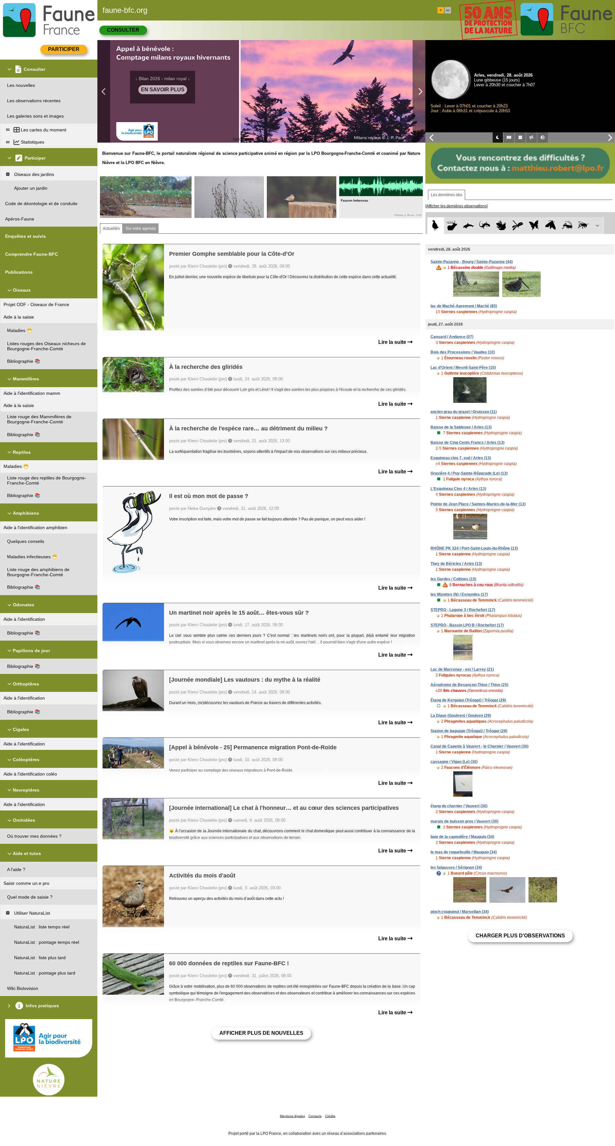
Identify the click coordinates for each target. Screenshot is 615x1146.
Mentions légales (292, 1116)
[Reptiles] (485, 225)
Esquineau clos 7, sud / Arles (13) (460, 458)
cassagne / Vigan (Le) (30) (454, 762)
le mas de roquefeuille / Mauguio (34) (463, 852)
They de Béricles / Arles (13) (456, 563)
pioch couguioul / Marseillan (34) (459, 911)
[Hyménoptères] (583, 225)
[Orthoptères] (567, 225)
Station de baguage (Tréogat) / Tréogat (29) (468, 731)
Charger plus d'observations (520, 935)
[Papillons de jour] (534, 225)
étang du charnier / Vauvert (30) (459, 806)
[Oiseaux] (435, 225)
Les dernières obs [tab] (446, 195)
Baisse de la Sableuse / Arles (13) (461, 427)
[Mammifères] (452, 225)
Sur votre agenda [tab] (141, 228)
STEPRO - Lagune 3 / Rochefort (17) (462, 610)
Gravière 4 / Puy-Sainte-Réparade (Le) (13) (469, 473)
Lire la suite (392, 342)
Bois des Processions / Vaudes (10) (462, 352)
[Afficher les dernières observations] (456, 206)
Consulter (123, 30)
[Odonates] (517, 225)
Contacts (315, 1116)
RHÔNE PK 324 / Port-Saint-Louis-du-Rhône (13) (474, 548)
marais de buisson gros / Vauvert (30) (464, 821)
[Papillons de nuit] (550, 225)
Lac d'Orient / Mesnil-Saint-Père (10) (463, 367)
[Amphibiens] (501, 225)
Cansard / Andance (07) (451, 337)
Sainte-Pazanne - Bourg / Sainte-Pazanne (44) (471, 262)
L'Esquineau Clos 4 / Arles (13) (458, 488)
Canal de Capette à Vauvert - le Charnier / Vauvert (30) (479, 746)
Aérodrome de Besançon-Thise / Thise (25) (469, 685)
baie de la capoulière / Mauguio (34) (462, 837)
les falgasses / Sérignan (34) (456, 867)
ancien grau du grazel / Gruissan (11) (463, 412)
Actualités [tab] (111, 228)
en (447, 10)
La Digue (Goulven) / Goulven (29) (460, 715)
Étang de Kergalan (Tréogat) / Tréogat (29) (468, 700)
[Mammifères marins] (468, 225)
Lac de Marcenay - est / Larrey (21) (462, 669)
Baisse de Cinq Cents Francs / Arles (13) (467, 442)
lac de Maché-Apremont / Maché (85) (463, 306)
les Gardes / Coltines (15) (453, 579)
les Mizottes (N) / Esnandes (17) (459, 594)
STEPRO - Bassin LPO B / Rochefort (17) (467, 625)
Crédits (330, 1116)
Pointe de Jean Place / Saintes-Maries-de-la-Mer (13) (478, 504)
